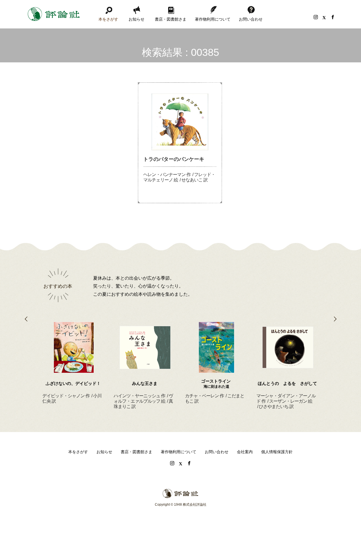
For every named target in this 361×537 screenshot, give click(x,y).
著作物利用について (212, 19)
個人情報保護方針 (277, 452)
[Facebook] (332, 17)
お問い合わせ (251, 19)
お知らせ (136, 19)
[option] (73, 356)
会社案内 (245, 452)
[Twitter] (324, 17)
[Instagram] (315, 17)
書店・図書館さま (170, 19)
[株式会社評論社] (53, 14)
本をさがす (108, 19)
